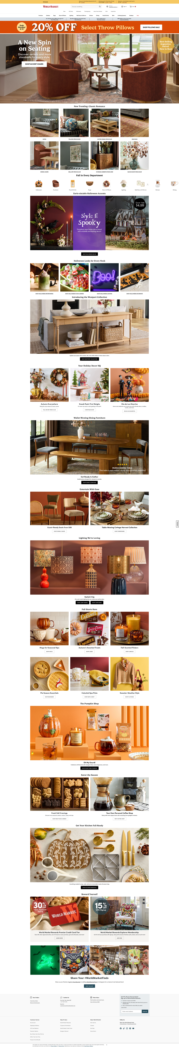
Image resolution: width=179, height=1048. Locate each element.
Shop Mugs (49, 651)
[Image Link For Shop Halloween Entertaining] (44, 277)
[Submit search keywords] (100, 6)
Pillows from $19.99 (74, 139)
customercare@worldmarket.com (67, 1005)
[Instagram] (127, 1028)
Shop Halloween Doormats (134, 293)
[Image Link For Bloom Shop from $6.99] (134, 155)
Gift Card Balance (34, 1028)
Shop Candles (130, 651)
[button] (41, 15)
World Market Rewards (65, 1022)
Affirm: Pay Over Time (35, 1037)
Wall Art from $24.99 (74, 172)
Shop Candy (89, 651)
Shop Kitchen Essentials (89, 887)
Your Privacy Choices (88, 1046)
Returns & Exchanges (35, 1002)
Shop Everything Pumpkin (89, 768)
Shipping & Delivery (34, 1025)
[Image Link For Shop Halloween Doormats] (134, 277)
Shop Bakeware (49, 697)
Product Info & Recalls (35, 1039)
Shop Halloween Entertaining (44, 293)
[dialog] (89, 1045)
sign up (145, 1011)
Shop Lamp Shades (82, 602)
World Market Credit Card (66, 1028)
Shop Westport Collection (89, 359)
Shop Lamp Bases (97, 602)
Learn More (124, 2)
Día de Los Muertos (129, 411)
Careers (92, 1025)
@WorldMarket (123, 1024)
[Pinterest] (130, 1028)
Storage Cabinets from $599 (104, 172)
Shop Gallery (89, 986)
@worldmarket (76, 982)
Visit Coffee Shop (120, 818)
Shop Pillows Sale (54, 19)
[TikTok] (124, 1028)
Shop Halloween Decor (89, 254)
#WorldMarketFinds (91, 982)
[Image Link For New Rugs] (134, 122)
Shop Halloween (78, 19)
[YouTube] (133, 1028)
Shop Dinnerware (120, 531)
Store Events (93, 1031)
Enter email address (128, 1011)
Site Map (92, 1028)
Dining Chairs (44, 172)
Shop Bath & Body (89, 697)
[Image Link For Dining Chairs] (44, 155)
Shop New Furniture (101, 19)
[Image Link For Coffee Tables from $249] (104, 122)
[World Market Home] (50, 6)
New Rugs (134, 139)
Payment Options (34, 1031)
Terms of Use (61, 1046)
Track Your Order (34, 1000)
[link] (133, 6)
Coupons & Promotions (65, 1025)
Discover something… (77, 6)
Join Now (83, 2)
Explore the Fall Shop (124, 19)
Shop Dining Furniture (89, 482)
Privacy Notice (54, 1046)
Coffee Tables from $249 (104, 139)
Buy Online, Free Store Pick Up (37, 1034)
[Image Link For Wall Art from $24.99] (74, 155)
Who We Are (93, 1022)
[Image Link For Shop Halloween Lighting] (104, 277)
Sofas (44, 139)
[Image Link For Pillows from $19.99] (74, 122)
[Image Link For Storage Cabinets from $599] (104, 155)
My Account (33, 1022)
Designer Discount (64, 1031)
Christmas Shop (89, 409)
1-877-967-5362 (63, 1001)
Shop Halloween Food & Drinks (74, 293)
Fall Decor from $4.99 (49, 409)
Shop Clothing (129, 697)
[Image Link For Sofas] (44, 122)
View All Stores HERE (95, 1002)
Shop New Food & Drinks (59, 818)
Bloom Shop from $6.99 (135, 172)
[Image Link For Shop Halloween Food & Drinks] (74, 277)
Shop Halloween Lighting (104, 293)
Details (110, 2)
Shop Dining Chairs (59, 531)
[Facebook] (121, 1028)
